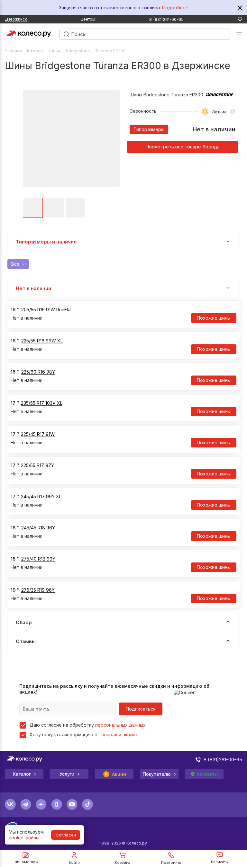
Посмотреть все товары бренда (183, 146)
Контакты (207, 774)
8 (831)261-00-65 (166, 19)
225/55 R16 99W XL (42, 340)
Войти (74, 862)
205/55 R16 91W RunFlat (46, 309)
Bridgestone (78, 50)
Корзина (122, 862)
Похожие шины (214, 318)
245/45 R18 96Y (38, 527)
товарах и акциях (118, 734)
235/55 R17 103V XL (41, 403)
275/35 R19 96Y (38, 590)
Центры (88, 19)
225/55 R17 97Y (37, 465)
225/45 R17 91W (38, 434)
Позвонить (171, 862)
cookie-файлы (24, 837)
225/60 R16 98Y (38, 372)
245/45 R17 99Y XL (41, 496)
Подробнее (175, 7)
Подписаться (141, 709)
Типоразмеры (148, 129)
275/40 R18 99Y (38, 559)
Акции (119, 774)
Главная (13, 50)
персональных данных (120, 725)
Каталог (35, 50)
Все (15, 264)
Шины (55, 50)
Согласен (66, 834)
